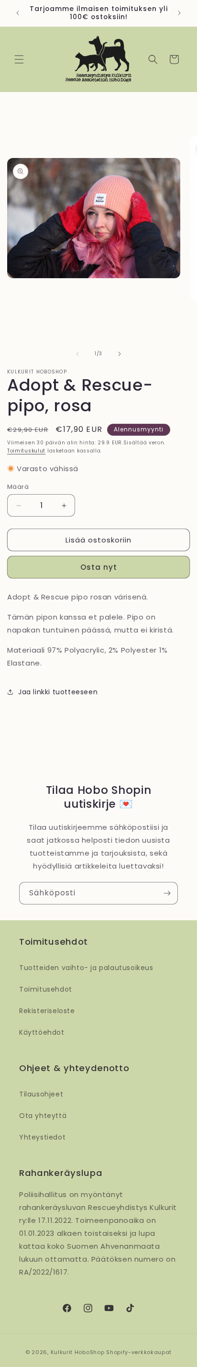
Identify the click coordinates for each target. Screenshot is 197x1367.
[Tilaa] (166, 893)
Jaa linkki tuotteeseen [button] (58, 692)
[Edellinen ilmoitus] (17, 12)
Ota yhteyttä (42, 1115)
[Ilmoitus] (179, 12)
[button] (19, 59)
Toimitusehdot (45, 989)
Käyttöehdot (42, 1032)
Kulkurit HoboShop (78, 1352)
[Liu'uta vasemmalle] (77, 353)
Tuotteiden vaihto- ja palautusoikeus (86, 967)
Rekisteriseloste (47, 1011)
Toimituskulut (26, 450)
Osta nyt (98, 567)
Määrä (18, 486)
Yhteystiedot (42, 1137)
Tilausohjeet (41, 1094)
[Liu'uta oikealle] (119, 353)
